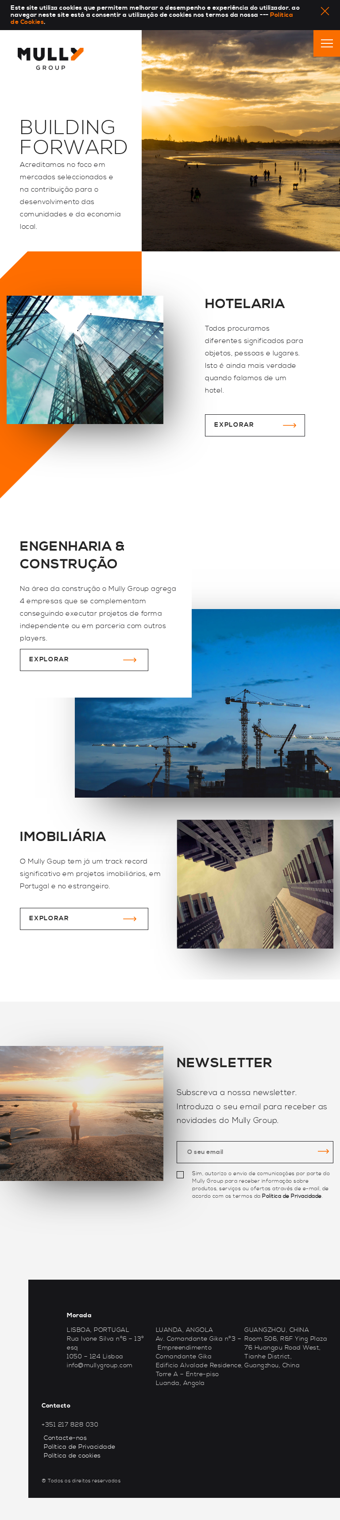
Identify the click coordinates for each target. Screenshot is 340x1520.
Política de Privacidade (292, 1196)
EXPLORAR (234, 425)
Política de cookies (72, 1456)
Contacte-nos (65, 1438)
